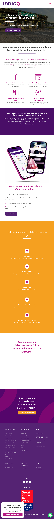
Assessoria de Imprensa (41, 469)
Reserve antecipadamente (13, 30)
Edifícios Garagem (25, 438)
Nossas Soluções (9, 435)
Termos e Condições (10, 445)
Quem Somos (8, 433)
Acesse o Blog (39, 433)
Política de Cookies (10, 442)
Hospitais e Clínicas (25, 442)
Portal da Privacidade (10, 447)
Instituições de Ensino (26, 440)
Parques (23, 447)
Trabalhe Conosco (25, 469)
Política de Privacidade (10, 440)
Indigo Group (8, 438)
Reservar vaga (11, 213)
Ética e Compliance (10, 450)
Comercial (38, 467)
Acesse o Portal (9, 467)
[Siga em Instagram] (30, 482)
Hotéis (22, 445)
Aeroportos (23, 433)
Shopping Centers (25, 450)
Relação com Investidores (11, 452)
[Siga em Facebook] (24, 482)
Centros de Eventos (25, 435)
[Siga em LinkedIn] (27, 482)
